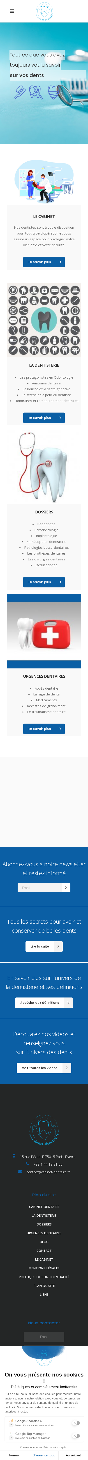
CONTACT (44, 1250)
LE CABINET (44, 1259)
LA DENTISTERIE (44, 1215)
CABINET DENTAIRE (44, 1207)
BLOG (44, 1242)
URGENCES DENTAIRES (44, 1233)
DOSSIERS (44, 1224)
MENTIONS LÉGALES (44, 1268)
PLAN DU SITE (44, 1286)
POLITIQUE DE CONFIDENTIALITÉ (44, 1277)
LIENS (44, 1294)
